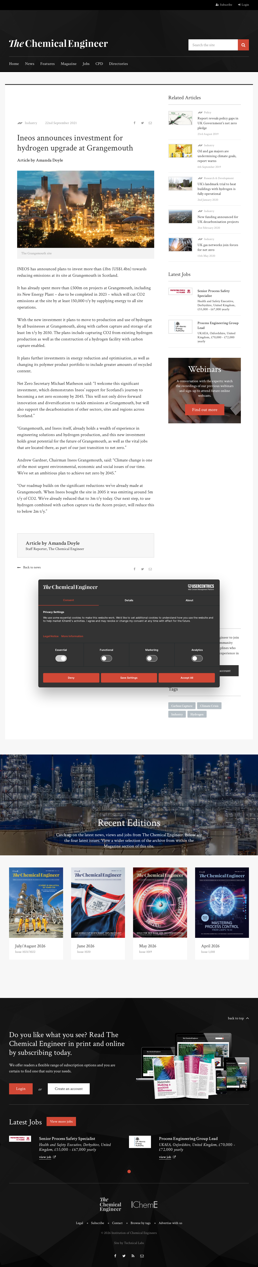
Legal (79, 1223)
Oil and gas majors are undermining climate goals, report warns (217, 156)
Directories (118, 64)
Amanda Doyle (64, 543)
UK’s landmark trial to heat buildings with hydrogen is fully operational (217, 189)
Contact (117, 1223)
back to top (236, 1018)
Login (245, 5)
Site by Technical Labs (129, 1243)
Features (47, 64)
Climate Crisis (209, 706)
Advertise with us (170, 1223)
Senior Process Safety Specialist (67, 1139)
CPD (99, 64)
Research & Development (219, 178)
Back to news (32, 567)
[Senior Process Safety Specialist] (20, 1139)
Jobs (86, 64)
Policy (207, 112)
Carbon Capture (181, 706)
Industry (31, 123)
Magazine (69, 64)
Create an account (69, 1088)
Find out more (204, 410)
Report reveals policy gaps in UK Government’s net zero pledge (218, 123)
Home (14, 64)
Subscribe (226, 5)
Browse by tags (141, 1223)
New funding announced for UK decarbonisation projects (218, 219)
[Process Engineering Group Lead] (140, 1142)
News (29, 64)
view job (45, 1157)
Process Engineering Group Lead (188, 1139)
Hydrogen (197, 714)
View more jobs (61, 1121)
